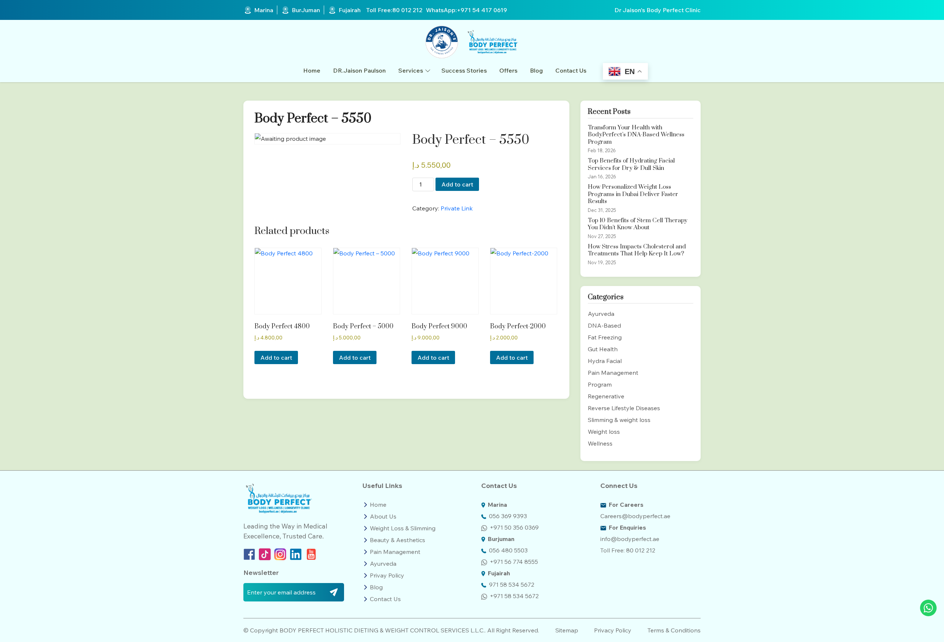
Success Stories (464, 70)
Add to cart (457, 184)
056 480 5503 (508, 550)
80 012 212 (407, 10)
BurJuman (306, 10)
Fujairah (350, 10)
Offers (508, 70)
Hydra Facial (605, 360)
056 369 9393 (508, 516)
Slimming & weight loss (619, 419)
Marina (263, 10)
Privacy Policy (612, 630)
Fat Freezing (605, 337)
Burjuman (501, 538)
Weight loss (604, 431)
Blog (536, 70)
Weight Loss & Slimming (402, 528)
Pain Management (613, 372)
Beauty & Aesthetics (397, 540)
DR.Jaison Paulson (359, 70)
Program (600, 384)
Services (410, 70)
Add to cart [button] (276, 357)
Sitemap (566, 630)
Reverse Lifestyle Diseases (624, 408)
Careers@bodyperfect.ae (635, 516)
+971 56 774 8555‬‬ (514, 561)
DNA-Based (604, 325)
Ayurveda (601, 313)
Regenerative (606, 396)
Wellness (600, 443)
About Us (383, 516)
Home (311, 70)
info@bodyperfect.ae (629, 538)
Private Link (457, 208)
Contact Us (570, 70)
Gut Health (603, 349)
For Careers (626, 504)
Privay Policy (387, 575)
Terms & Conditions (674, 630)
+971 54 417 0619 (482, 10)
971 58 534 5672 (511, 584)
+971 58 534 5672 (514, 596)
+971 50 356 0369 (514, 527)
